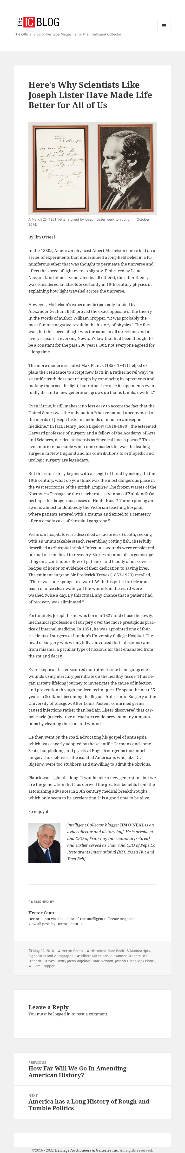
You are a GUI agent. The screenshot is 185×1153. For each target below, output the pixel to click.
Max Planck (146, 960)
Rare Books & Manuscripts (129, 950)
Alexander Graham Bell (129, 955)
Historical (98, 950)
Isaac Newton (102, 960)
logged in (62, 1014)
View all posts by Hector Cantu (53, 924)
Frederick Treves (41, 960)
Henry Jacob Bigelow (73, 960)
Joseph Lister (125, 960)
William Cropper (41, 966)
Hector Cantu (72, 950)
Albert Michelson (94, 955)
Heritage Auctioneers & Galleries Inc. (87, 1150)
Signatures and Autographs (50, 955)
